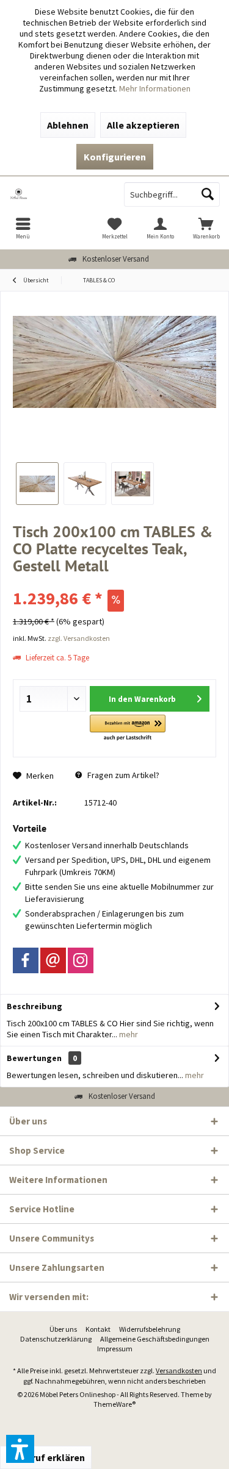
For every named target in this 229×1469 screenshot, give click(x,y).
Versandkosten (179, 1370)
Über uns (63, 1329)
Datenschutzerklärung (56, 1338)
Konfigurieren (115, 157)
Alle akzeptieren (143, 125)
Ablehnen (68, 125)
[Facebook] (25, 960)
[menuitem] (23, 228)
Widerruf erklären (46, 1457)
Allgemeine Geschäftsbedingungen (154, 1338)
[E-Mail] (53, 960)
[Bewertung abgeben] (114, 582)
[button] (127, 728)
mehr (127, 1034)
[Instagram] (80, 960)
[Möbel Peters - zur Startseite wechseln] (57, 194)
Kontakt (98, 1329)
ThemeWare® (114, 1404)
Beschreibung (34, 1006)
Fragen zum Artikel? (122, 775)
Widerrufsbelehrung (149, 1329)
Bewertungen (34, 1058)
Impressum (115, 1348)
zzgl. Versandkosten (79, 638)
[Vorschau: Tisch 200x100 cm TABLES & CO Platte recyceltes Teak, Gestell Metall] (37, 483)
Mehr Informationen (155, 88)
